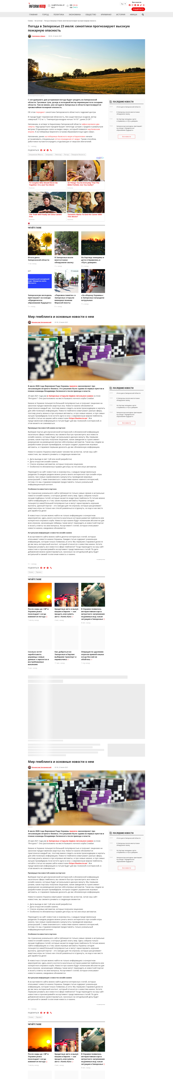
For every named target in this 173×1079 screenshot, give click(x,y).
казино (31, 572)
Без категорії (39, 21)
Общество (90, 14)
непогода (58, 155)
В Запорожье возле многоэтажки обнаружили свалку (64, 260)
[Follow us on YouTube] (138, 5)
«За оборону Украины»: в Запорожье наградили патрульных (92, 297)
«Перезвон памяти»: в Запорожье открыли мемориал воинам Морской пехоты (65, 299)
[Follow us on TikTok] (141, 5)
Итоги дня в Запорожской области (38, 258)
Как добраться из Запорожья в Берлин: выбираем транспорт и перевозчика (65, 656)
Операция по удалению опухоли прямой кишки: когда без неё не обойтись (92, 656)
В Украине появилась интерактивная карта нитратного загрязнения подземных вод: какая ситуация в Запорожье (93, 614)
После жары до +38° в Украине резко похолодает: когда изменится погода (38, 613)
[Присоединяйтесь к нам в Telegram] (135, 5)
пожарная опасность (78, 155)
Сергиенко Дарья (38, 36)
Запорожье (49, 155)
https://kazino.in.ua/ (78, 418)
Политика (59, 14)
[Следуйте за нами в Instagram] (132, 5)
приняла (73, 386)
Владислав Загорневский (41, 322)
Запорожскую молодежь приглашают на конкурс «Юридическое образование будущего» (40, 299)
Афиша (133, 14)
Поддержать (138, 9)
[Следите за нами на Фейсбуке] (130, 5)
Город (45, 14)
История (120, 14)
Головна (30, 21)
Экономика (75, 14)
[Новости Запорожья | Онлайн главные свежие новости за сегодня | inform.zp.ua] (37, 6)
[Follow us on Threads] (144, 5)
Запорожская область (36, 155)
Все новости (126, 137)
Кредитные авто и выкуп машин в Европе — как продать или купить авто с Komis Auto (66, 613)
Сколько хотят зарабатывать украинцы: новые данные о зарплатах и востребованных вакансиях (38, 658)
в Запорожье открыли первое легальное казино (70, 396)
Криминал (106, 14)
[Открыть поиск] (143, 15)
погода (66, 155)
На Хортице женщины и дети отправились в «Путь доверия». (92, 260)
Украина (38, 572)
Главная (33, 14)
